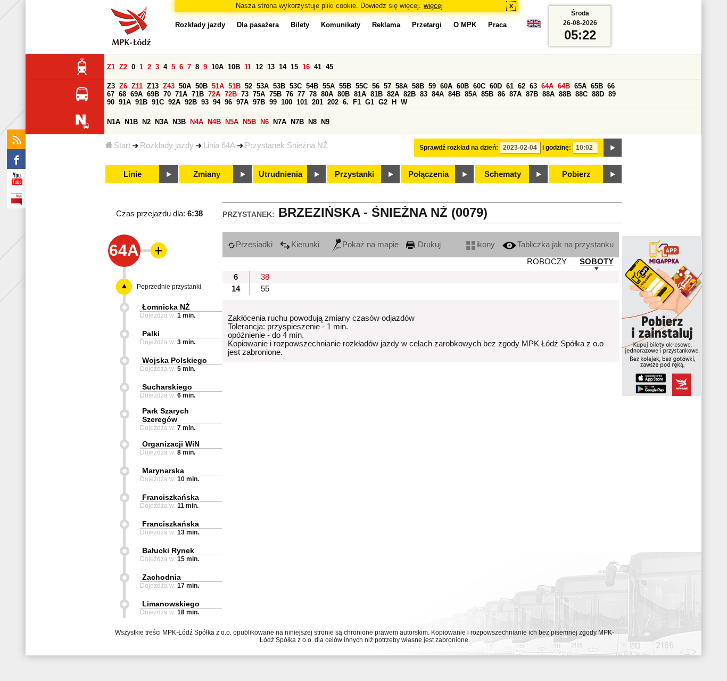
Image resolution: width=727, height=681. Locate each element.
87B (532, 94)
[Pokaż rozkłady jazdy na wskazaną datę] (613, 148)
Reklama (386, 25)
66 (611, 86)
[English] (534, 26)
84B (454, 94)
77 (301, 94)
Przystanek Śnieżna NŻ (286, 145)
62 (521, 86)
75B (275, 94)
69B (153, 94)
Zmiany (206, 174)
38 (265, 277)
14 (282, 67)
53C (296, 86)
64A (547, 86)
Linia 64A (219, 145)
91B (141, 102)
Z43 (169, 86)
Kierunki (305, 244)
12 (259, 67)
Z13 (153, 86)
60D (496, 86)
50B (201, 86)
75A (259, 94)
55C (362, 86)
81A (360, 94)
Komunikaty (340, 25)
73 (245, 94)
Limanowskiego (171, 603)
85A (471, 94)
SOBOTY (597, 261)
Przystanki (354, 174)
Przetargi (427, 25)
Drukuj (428, 244)
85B (487, 94)
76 (289, 94)
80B (343, 94)
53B (279, 86)
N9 (325, 122)
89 (612, 94)
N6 (264, 122)
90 (110, 102)
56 (375, 86)
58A (401, 86)
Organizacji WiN (171, 444)
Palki (151, 333)
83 (423, 94)
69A (136, 94)
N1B (131, 122)
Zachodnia (161, 577)
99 (273, 102)
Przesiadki (254, 244)
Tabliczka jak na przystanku (565, 244)
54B (312, 86)
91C (158, 102)
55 (265, 289)
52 (248, 86)
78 (313, 94)
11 (247, 67)
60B (463, 86)
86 (501, 94)
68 (122, 94)
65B (597, 86)
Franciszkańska (170, 497)
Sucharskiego (167, 387)
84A (438, 94)
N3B (179, 122)
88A (548, 94)
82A (393, 94)
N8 (312, 122)
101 (302, 102)
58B (418, 86)
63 (533, 86)
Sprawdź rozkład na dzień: (458, 147)
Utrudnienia (280, 174)
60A (446, 86)
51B (234, 86)
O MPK (464, 25)
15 (294, 67)
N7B (297, 122)
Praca (497, 25)
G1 (369, 102)
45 (329, 67)
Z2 (123, 67)
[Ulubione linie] (155, 250)
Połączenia (428, 174)
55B (345, 86)
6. (346, 102)
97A (242, 102)
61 (510, 86)
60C (479, 86)
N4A (196, 122)
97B (259, 102)
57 (387, 86)
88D (598, 94)
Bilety (300, 25)
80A (327, 94)
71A (181, 94)
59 (432, 86)
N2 (146, 122)
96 (228, 102)
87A (515, 94)
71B (198, 94)
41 (317, 67)
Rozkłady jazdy (167, 145)
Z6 (123, 86)
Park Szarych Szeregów (165, 415)
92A (174, 102)
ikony (485, 244)
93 (205, 102)
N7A (279, 122)
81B (376, 94)
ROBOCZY (547, 261)
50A (185, 86)
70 (167, 94)
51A (218, 86)
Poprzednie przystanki (169, 286)
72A (214, 94)
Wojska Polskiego (174, 360)
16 (306, 67)
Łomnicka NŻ (166, 307)
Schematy (502, 174)
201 (317, 102)
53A (263, 86)
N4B (214, 122)
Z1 (111, 67)
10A (217, 67)
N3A (161, 122)
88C (581, 94)
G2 (382, 102)
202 (332, 102)
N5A (231, 122)
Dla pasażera (258, 25)
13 (271, 67)
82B (409, 94)
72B (231, 94)
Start (122, 145)
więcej (433, 6)
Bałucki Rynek (168, 550)
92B (191, 102)
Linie (132, 174)
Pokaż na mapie (370, 244)
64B (564, 86)
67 (110, 94)
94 (216, 102)
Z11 (137, 86)
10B (234, 67)
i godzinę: (556, 147)
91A (125, 102)
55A (329, 86)
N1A (113, 122)
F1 (357, 102)
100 (286, 102)
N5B (249, 122)
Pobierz (576, 174)
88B (565, 94)
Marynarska (163, 470)
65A (580, 86)
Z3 (111, 86)
